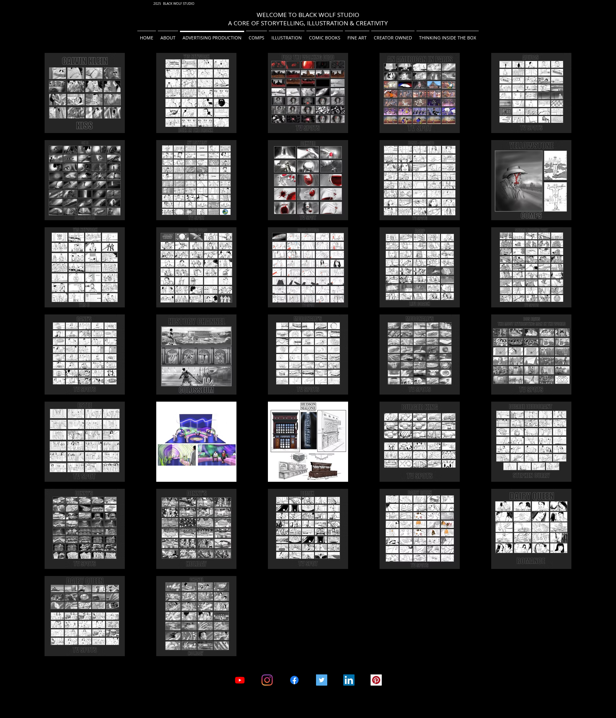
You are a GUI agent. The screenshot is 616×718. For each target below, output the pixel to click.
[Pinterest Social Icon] (376, 680)
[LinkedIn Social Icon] (349, 680)
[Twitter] (321, 680)
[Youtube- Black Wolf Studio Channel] (239, 680)
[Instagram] (267, 680)
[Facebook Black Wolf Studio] (294, 680)
